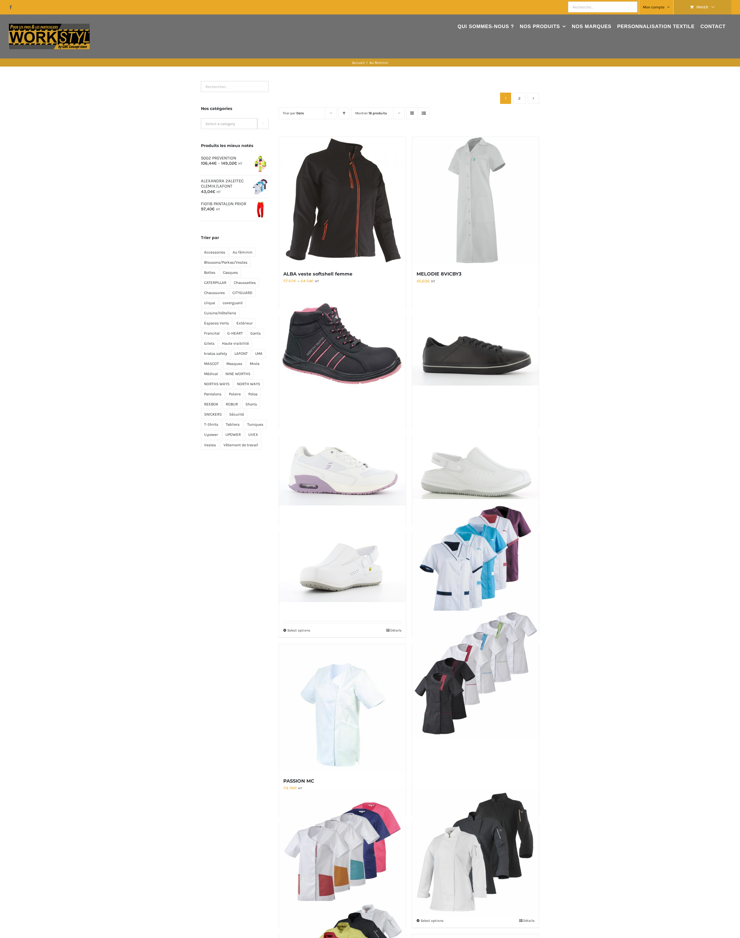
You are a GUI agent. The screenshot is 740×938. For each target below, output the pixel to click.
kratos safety (215, 353)
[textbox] (234, 123)
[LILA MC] (342, 853)
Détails (396, 630)
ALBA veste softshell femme (317, 274)
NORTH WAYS (248, 384)
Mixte (255, 363)
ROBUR (232, 404)
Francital (212, 333)
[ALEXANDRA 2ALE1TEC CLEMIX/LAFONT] (475, 562)
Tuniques (255, 424)
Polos (253, 394)
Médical (211, 374)
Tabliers (233, 424)
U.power (211, 434)
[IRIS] (475, 458)
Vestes (210, 445)
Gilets (209, 343)
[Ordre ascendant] (343, 113)
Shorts (251, 404)
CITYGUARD (242, 293)
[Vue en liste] (423, 113)
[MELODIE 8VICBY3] (475, 200)
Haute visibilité (235, 343)
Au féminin (242, 252)
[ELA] (342, 458)
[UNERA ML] (475, 853)
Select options (298, 630)
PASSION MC (298, 781)
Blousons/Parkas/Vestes (225, 262)
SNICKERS (213, 414)
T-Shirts (211, 424)
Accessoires (214, 252)
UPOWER (233, 434)
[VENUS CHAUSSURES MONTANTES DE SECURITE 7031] (342, 345)
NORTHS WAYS (217, 384)
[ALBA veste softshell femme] (342, 200)
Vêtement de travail (240, 445)
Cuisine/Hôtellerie (220, 313)
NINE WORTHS (237, 374)
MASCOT (211, 363)
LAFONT (241, 353)
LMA (258, 353)
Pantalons (212, 394)
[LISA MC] (475, 674)
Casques (230, 272)
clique (209, 303)
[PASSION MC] (342, 707)
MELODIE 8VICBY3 (439, 274)
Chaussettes (245, 282)
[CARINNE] (342, 554)
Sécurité (236, 414)
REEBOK (211, 404)
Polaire (235, 394)
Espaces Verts (216, 323)
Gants (255, 333)
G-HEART (235, 333)
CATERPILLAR (215, 282)
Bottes (209, 272)
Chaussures (214, 293)
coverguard (233, 303)
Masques (234, 363)
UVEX (253, 434)
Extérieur (244, 323)
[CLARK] (475, 338)
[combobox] (235, 123)
